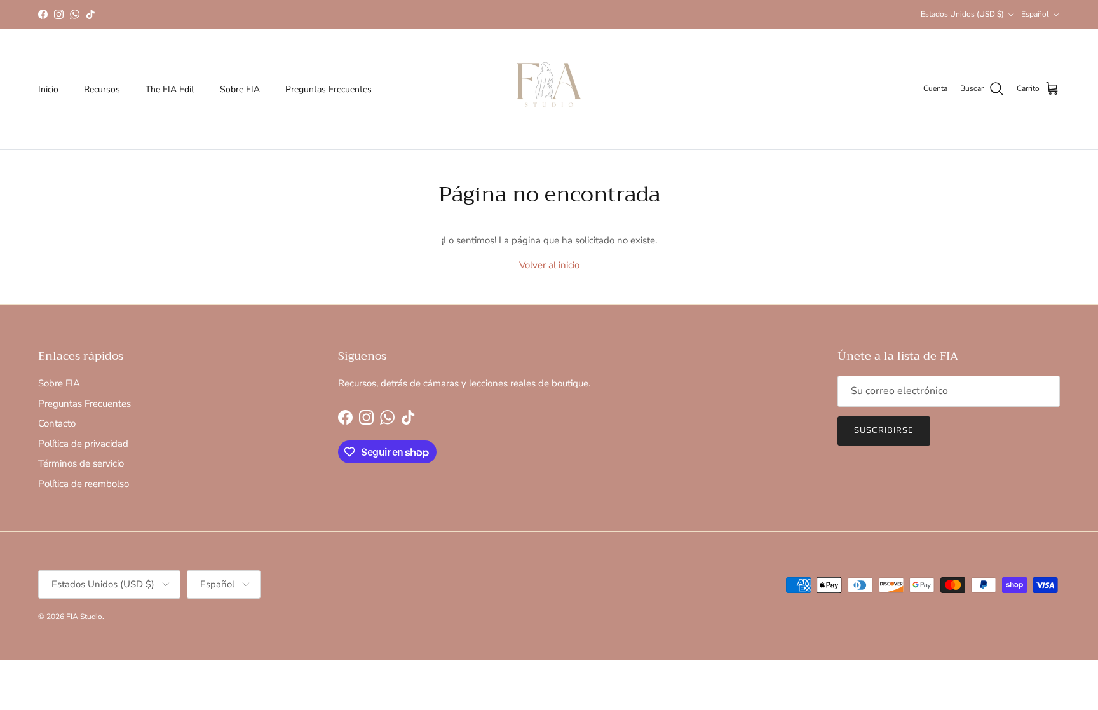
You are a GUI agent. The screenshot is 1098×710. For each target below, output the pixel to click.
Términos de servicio (81, 463)
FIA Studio (84, 616)
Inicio (48, 89)
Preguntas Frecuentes (328, 89)
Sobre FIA (240, 89)
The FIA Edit (170, 89)
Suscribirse (884, 430)
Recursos (102, 89)
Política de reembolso (83, 483)
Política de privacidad (83, 443)
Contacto (57, 423)
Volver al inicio (549, 265)
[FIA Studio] (549, 89)
